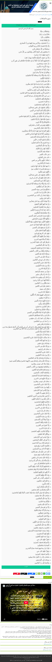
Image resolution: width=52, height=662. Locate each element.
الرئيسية (49, 14)
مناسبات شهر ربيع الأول (47, 649)
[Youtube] (25, 659)
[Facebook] (28, 659)
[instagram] (24, 659)
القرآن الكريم (44, 14)
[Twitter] (27, 659)
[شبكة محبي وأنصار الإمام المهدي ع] (26, 6)
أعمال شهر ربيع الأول (47, 644)
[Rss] (29, 659)
